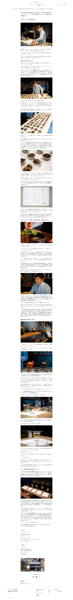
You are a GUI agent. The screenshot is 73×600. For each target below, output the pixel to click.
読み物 (16, 8)
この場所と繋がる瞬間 (31, 19)
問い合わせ (56, 589)
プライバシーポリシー (39, 592)
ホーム (12, 8)
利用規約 (37, 595)
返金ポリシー (38, 594)
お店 (48, 592)
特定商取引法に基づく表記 (40, 589)
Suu (26, 19)
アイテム (49, 589)
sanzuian (22, 19)
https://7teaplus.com (25, 540)
